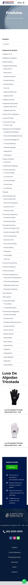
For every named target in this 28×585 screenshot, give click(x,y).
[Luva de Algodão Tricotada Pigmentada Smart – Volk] (14, 419)
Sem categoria (7, 293)
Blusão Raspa (8, 337)
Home (6, 18)
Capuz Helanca (8, 365)
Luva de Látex (8, 184)
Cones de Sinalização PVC (11, 139)
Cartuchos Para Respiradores (12, 277)
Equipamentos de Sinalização (12, 129)
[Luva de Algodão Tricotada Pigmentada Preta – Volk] (14, 386)
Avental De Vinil (8, 318)
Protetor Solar (8, 125)
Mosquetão (7, 251)
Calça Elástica (8, 353)
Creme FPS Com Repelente (11, 114)
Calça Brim (7, 349)
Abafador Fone (7, 54)
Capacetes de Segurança (10, 103)
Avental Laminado (9, 326)
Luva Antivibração (9, 180)
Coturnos (7, 88)
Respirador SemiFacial (10, 289)
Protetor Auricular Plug (10, 263)
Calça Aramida (8, 345)
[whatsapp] (18, 537)
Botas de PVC (8, 72)
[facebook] (10, 537)
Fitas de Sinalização (10, 147)
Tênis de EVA (7, 297)
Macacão (5, 192)
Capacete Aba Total (9, 110)
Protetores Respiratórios (10, 274)
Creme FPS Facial (8, 118)
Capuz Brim (7, 361)
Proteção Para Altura (9, 225)
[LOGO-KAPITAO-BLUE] (14, 513)
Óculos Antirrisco (9, 206)
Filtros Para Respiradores (11, 281)
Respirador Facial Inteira (11, 285)
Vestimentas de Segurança (11, 311)
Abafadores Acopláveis (10, 58)
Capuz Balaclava (8, 357)
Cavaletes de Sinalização (11, 132)
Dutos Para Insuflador (10, 243)
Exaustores (7, 162)
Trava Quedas (8, 255)
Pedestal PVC (8, 151)
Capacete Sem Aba (8, 99)
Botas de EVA (8, 69)
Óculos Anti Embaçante (11, 203)
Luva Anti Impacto (9, 173)
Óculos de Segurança (9, 196)
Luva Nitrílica (8, 188)
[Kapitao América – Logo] (8, 1)
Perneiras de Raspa (10, 221)
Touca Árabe (7, 304)
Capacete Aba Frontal (10, 106)
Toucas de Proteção (9, 301)
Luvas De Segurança (9, 169)
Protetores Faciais (8, 270)
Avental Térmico (9, 330)
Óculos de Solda (8, 210)
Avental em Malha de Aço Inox (12, 322)
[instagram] (14, 537)
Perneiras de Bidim (9, 217)
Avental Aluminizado (10, 314)
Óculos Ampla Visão (10, 199)
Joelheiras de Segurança (10, 166)
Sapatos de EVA (8, 96)
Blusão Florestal (9, 334)
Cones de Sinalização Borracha (13, 136)
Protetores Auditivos (9, 267)
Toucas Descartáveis (10, 307)
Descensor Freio (9, 240)
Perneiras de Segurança (10, 214)
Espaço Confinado (8, 159)
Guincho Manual (8, 247)
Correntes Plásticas (10, 143)
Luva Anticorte (8, 176)
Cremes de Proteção (9, 122)
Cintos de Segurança (10, 236)
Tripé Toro (7, 259)
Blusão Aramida (7, 62)
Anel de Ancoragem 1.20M (11, 228)
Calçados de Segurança (10, 66)
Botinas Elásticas (9, 80)
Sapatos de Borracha (10, 92)
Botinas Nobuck (8, 84)
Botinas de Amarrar (10, 76)
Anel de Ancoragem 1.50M (11, 232)
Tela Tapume (7, 155)
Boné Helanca (8, 341)
